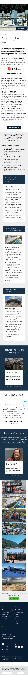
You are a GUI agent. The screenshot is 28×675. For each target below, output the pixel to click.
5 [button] (13, 386)
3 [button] (10, 386)
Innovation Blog (5, 627)
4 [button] (11, 386)
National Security (19, 625)
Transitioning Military (7, 647)
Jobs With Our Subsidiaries (8, 649)
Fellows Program (6, 625)
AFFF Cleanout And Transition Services (11, 373)
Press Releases (5, 632)
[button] (22, 177)
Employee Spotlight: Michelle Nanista (11, 477)
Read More (8, 381)
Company (17, 620)
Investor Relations (6, 629)
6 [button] (14, 386)
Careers (4, 640)
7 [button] (16, 386)
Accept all (4, 673)
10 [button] (20, 386)
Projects (17, 632)
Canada (17, 629)
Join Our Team (7, 660)
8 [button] (17, 386)
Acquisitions (5, 634)
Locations (6, 662)
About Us (4, 620)
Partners (17, 636)
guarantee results (18, 115)
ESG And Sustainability (7, 623)
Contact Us (7, 657)
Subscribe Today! (14, 611)
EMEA (16, 627)
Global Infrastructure (20, 623)
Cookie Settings (20, 672)
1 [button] (7, 386)
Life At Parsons (5, 645)
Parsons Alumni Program (7, 652)
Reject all (9, 673)
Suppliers (17, 634)
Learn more (7, 670)
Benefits (4, 643)
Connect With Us (21, 28)
